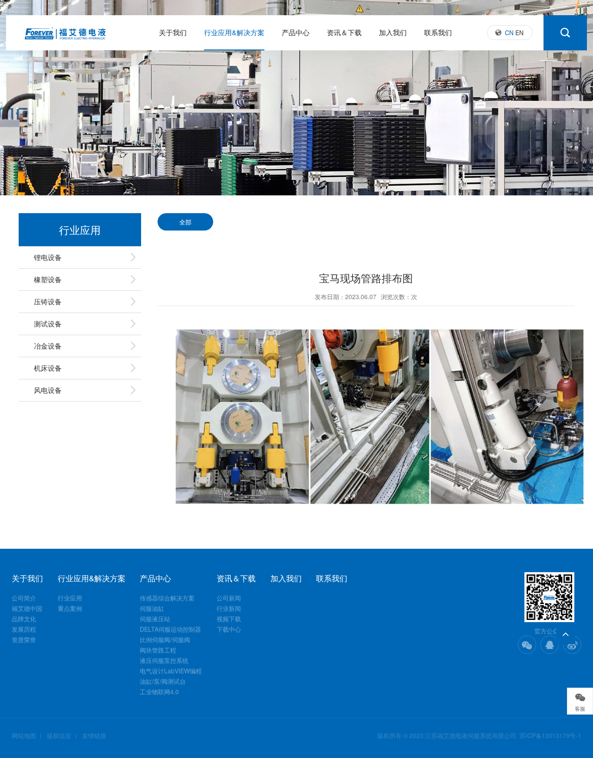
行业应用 (70, 597)
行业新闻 (229, 608)
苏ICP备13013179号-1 (550, 735)
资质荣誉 (24, 639)
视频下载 (229, 618)
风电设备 (48, 390)
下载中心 (229, 629)
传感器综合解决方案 (167, 597)
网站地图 (24, 735)
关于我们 (173, 32)
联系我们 (438, 32)
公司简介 (24, 597)
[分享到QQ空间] (549, 645)
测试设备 (48, 324)
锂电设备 (48, 257)
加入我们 (393, 32)
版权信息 (59, 735)
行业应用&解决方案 (234, 32)
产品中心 (296, 32)
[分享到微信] (527, 645)
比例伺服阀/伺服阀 (165, 639)
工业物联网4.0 (159, 691)
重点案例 (70, 608)
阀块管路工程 (158, 650)
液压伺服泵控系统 (164, 660)
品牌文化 (24, 618)
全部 (185, 222)
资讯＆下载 (344, 32)
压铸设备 (48, 301)
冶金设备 (48, 346)
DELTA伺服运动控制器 (170, 629)
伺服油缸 (152, 608)
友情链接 (94, 735)
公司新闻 (229, 597)
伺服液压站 (155, 618)
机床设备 (48, 368)
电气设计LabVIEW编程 (171, 670)
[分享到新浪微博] (572, 645)
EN (519, 32)
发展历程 (24, 629)
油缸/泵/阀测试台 (163, 681)
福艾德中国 (27, 608)
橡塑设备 (48, 279)
